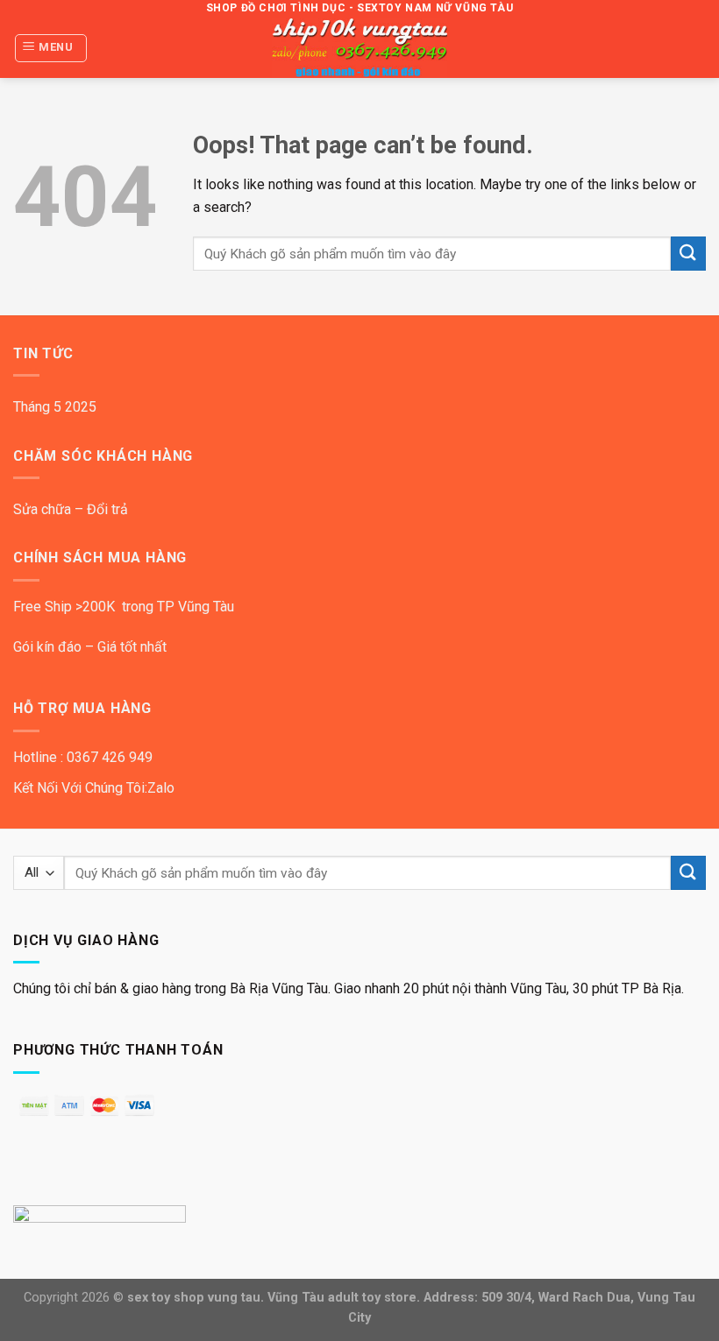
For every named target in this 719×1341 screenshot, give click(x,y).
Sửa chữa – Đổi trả (70, 509)
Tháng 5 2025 (54, 407)
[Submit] (688, 253)
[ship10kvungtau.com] (359, 47)
